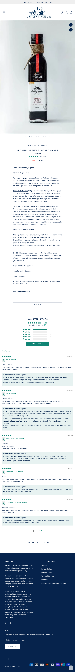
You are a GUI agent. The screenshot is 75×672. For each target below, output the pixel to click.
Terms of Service (47, 576)
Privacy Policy (46, 569)
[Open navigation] (4, 12)
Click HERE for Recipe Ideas (23, 266)
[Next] (49, 136)
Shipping (44, 580)
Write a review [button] (37, 344)
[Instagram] (10, 623)
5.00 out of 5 (42, 323)
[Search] (67, 12)
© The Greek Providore (15, 663)
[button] (34, 156)
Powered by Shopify (12, 666)
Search (44, 565)
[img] (6, 356)
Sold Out (37, 305)
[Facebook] (5, 623)
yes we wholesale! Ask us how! (37, 2)
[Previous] (25, 136)
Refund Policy (46, 572)
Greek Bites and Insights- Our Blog (53, 583)
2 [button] (36, 531)
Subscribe (13, 646)
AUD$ (7, 659)
